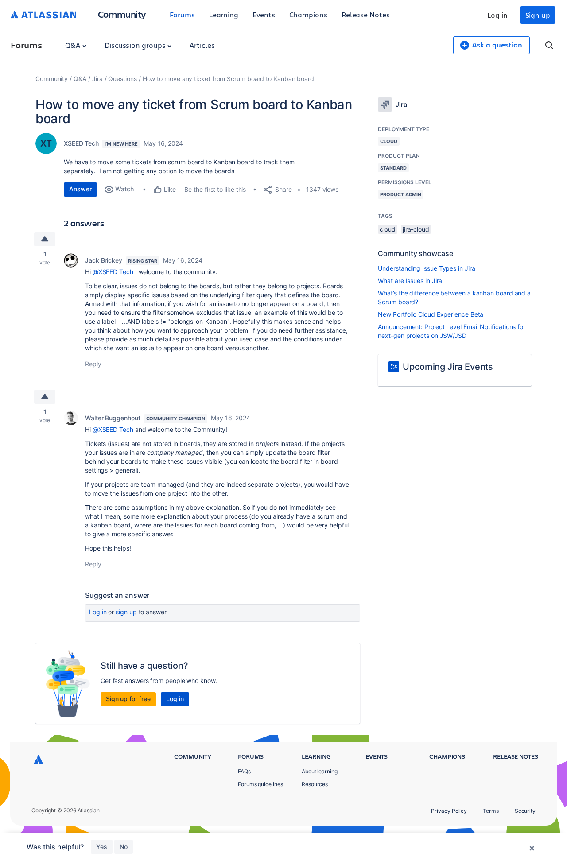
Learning (223, 14)
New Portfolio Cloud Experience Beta (430, 314)
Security (525, 810)
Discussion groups (136, 45)
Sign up (537, 14)
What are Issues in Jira (410, 280)
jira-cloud (416, 229)
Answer (80, 189)
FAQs (244, 771)
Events (263, 14)
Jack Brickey (103, 260)
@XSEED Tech (113, 271)
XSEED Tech (81, 143)
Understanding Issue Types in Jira (426, 268)
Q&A (73, 45)
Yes (101, 846)
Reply (93, 364)
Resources (315, 784)
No (124, 846)
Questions (122, 78)
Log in (497, 14)
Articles (202, 45)
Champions (308, 14)
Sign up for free (128, 698)
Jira (97, 78)
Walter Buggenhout (112, 418)
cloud (388, 229)
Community (122, 14)
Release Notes (366, 14)
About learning (320, 771)
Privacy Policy (449, 810)
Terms (491, 810)
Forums (182, 14)
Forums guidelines (260, 784)
